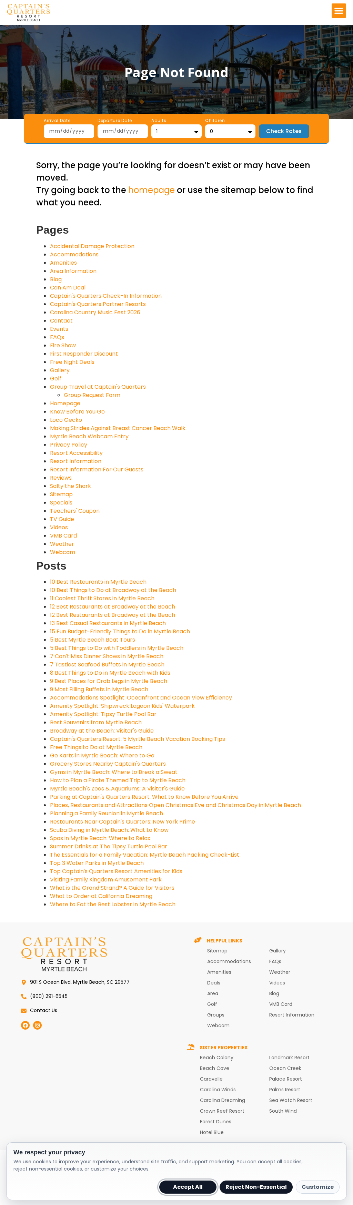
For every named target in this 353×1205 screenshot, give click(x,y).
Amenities (63, 263)
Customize (318, 1187)
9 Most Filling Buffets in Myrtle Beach (99, 689)
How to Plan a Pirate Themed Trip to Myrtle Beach (117, 780)
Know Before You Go (77, 412)
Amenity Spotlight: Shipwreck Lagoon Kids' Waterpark (122, 706)
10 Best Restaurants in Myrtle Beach (98, 582)
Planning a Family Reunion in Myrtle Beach (106, 813)
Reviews (61, 478)
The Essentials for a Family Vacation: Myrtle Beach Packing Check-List (144, 855)
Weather (62, 544)
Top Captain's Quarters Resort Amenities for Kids (116, 871)
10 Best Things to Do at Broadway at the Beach (113, 590)
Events (59, 329)
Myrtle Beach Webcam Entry (89, 436)
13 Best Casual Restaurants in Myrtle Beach (108, 623)
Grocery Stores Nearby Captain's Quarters (108, 764)
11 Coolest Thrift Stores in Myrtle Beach (102, 598)
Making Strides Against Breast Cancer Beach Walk (117, 428)
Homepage (65, 403)
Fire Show (63, 345)
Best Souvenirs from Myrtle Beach (96, 722)
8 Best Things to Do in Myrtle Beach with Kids (110, 673)
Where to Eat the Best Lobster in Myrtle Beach (112, 904)
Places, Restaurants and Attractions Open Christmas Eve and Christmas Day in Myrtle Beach (175, 805)
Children (215, 121)
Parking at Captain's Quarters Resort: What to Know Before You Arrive (144, 797)
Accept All (188, 1187)
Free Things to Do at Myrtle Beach (96, 747)
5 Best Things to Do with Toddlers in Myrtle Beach (116, 648)
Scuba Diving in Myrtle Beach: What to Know (109, 830)
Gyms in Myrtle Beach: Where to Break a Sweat (114, 772)
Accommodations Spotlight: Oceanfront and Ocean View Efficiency (141, 698)
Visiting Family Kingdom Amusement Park (106, 880)
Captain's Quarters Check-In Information (106, 296)
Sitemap (61, 494)
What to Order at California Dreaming (101, 896)
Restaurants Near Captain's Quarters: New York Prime (122, 822)
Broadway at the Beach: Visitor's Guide (102, 731)
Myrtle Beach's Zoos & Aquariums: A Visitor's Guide (117, 789)
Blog (56, 279)
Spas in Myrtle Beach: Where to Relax (100, 838)
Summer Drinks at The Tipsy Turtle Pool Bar (108, 846)
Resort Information (75, 461)
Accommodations (74, 254)
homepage (151, 190)
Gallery (60, 370)
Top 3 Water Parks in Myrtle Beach (97, 863)
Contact (61, 321)
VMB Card (63, 536)
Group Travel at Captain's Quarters (98, 387)
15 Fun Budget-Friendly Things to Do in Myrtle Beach (120, 631)
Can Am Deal (67, 288)
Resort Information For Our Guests (96, 469)
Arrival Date (57, 121)
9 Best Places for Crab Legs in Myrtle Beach (108, 681)
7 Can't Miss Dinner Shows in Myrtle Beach (106, 656)
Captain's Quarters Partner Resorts (98, 304)
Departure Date (115, 121)
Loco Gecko (66, 420)
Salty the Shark (70, 486)
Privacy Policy (68, 445)
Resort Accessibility (76, 453)
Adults (158, 121)
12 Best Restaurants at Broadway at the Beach (112, 607)
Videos (59, 527)
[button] (339, 10)
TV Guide (62, 519)
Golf (55, 378)
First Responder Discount (84, 354)
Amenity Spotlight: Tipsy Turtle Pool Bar (103, 714)
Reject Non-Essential (256, 1187)
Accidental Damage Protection (92, 246)
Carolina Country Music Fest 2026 (95, 312)
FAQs (57, 337)
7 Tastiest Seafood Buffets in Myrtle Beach (107, 664)
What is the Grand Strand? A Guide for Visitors (112, 888)
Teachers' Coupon (75, 511)
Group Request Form (92, 395)
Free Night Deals (72, 362)
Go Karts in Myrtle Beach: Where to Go (102, 755)
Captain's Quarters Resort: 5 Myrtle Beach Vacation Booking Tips (137, 739)
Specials (61, 503)
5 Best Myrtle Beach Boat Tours (92, 640)
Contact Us (43, 1010)
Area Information (73, 271)
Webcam (62, 552)
